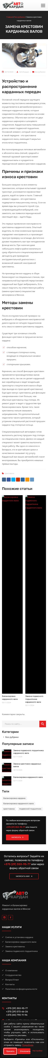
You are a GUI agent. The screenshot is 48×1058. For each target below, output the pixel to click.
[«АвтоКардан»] (13, 5)
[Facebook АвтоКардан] (10, 917)
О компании (11, 970)
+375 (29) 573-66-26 (17, 1011)
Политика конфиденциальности (21, 989)
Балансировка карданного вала (28, 777)
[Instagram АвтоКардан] (4, 917)
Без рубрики (20, 17)
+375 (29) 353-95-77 (15, 827)
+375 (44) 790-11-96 (16, 1015)
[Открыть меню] (43, 5)
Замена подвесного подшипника (21, 951)
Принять (10, 1051)
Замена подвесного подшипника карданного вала (34, 699)
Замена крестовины (15, 946)
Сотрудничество (13, 975)
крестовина (9, 473)
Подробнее (27, 1045)
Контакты (10, 984)
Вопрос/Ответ (12, 979)
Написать (16, 837)
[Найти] (42, 724)
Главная (9, 17)
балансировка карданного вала (18, 803)
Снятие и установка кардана (19, 937)
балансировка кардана (14, 798)
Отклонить (25, 1051)
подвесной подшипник (30, 809)
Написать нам (23, 876)
